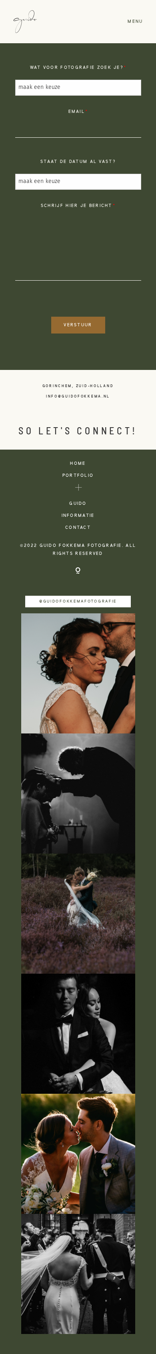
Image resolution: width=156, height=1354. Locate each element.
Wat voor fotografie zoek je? (76, 67)
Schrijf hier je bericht (76, 205)
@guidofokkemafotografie (78, 601)
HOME (78, 463)
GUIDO (78, 503)
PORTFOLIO (78, 475)
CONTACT (78, 527)
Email (76, 111)
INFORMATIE (78, 515)
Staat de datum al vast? (78, 161)
